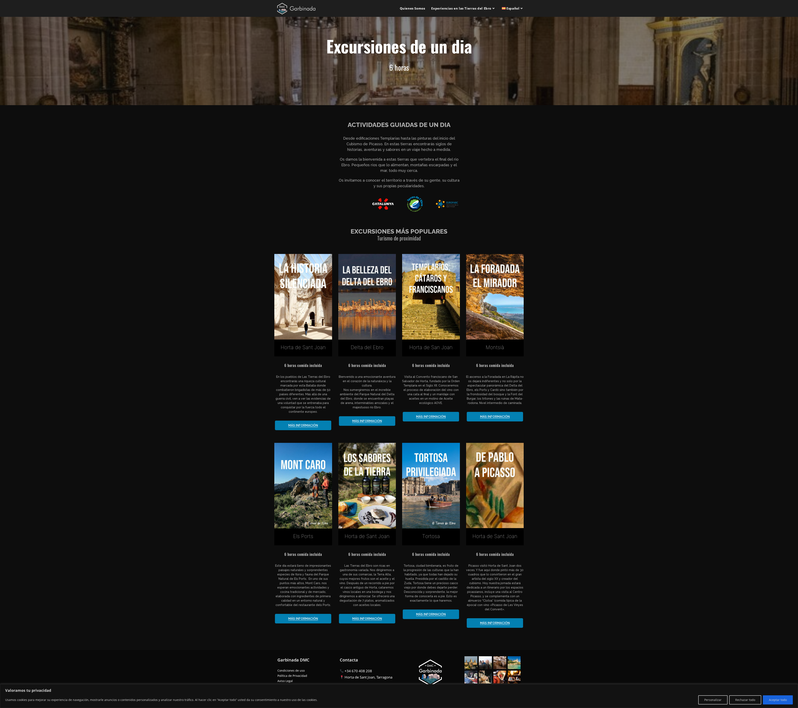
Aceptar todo (778, 700)
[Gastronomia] (367, 305)
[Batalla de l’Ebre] (303, 305)
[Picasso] (495, 305)
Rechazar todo (745, 700)
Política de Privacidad (292, 676)
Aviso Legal (285, 681)
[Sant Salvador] (431, 305)
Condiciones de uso (291, 670)
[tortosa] (431, 494)
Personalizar (713, 700)
